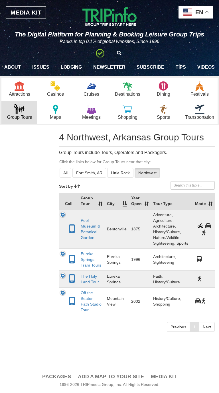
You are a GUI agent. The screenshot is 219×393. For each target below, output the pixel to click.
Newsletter (109, 67)
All (65, 173)
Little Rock (120, 173)
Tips (181, 67)
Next (207, 327)
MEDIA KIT (26, 12)
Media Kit (164, 376)
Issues (40, 67)
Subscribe (150, 67)
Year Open (136, 201)
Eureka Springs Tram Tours (91, 259)
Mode (200, 203)
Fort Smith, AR (89, 173)
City (111, 203)
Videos (206, 67)
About (12, 67)
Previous (178, 327)
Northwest (147, 173)
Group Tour (87, 201)
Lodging (71, 67)
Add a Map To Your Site (111, 376)
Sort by (66, 186)
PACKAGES (56, 376)
